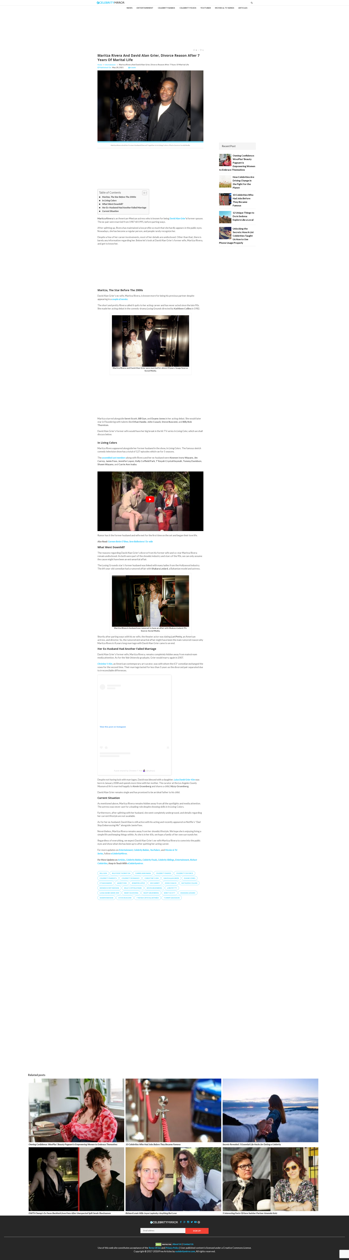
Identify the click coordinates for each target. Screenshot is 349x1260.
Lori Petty (172, 888)
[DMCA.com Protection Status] (164, 1244)
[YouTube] (195, 1221)
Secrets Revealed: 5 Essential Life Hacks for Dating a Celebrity (252, 1144)
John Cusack (170, 883)
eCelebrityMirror (119, 853)
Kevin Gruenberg (154, 888)
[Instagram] (188, 1221)
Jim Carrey (155, 883)
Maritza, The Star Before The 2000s (119, 196)
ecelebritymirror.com (185, 1251)
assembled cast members (114, 457)
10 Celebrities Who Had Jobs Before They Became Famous (153, 1144)
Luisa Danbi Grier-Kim (109, 893)
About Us (176, 1244)
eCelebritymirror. (135, 863)
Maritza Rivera (131, 893)
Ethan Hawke (106, 883)
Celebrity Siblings (166, 859)
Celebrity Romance (130, 878)
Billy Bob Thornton (121, 873)
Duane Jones (189, 878)
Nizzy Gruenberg (151, 893)
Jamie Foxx (122, 883)
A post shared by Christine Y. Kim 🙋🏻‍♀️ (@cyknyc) (134, 771)
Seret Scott (169, 893)
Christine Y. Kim (152, 878)
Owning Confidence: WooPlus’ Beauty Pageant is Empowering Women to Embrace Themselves (73, 1144)
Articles (121, 859)
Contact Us (188, 1244)
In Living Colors (109, 200)
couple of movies (120, 299)
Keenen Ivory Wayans (109, 888)
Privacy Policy (172, 1247)
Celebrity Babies (134, 859)
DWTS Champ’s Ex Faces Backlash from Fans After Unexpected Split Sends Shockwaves (70, 1213)
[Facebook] (181, 1221)
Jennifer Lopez (138, 883)
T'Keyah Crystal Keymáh (147, 898)
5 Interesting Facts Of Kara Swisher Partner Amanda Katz (250, 1213)
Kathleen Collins (189, 883)
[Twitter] (191, 1221)
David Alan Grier (171, 878)
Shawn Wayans (106, 898)
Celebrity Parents (108, 878)
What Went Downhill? (112, 204)
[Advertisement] (174, 25)
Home (99, 65)
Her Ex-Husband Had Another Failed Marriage (124, 207)
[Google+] (184, 1221)
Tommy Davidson (172, 898)
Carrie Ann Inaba (143, 873)
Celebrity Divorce (184, 873)
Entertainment (110, 65)
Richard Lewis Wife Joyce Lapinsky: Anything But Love (151, 1213)
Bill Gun (103, 873)
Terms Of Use (155, 1247)
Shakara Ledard (187, 893)
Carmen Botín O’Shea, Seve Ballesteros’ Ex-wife (130, 541)
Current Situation (110, 211)
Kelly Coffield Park (133, 888)
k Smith (133, 68)
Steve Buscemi (124, 898)
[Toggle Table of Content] (143, 193)
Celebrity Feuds (149, 859)
